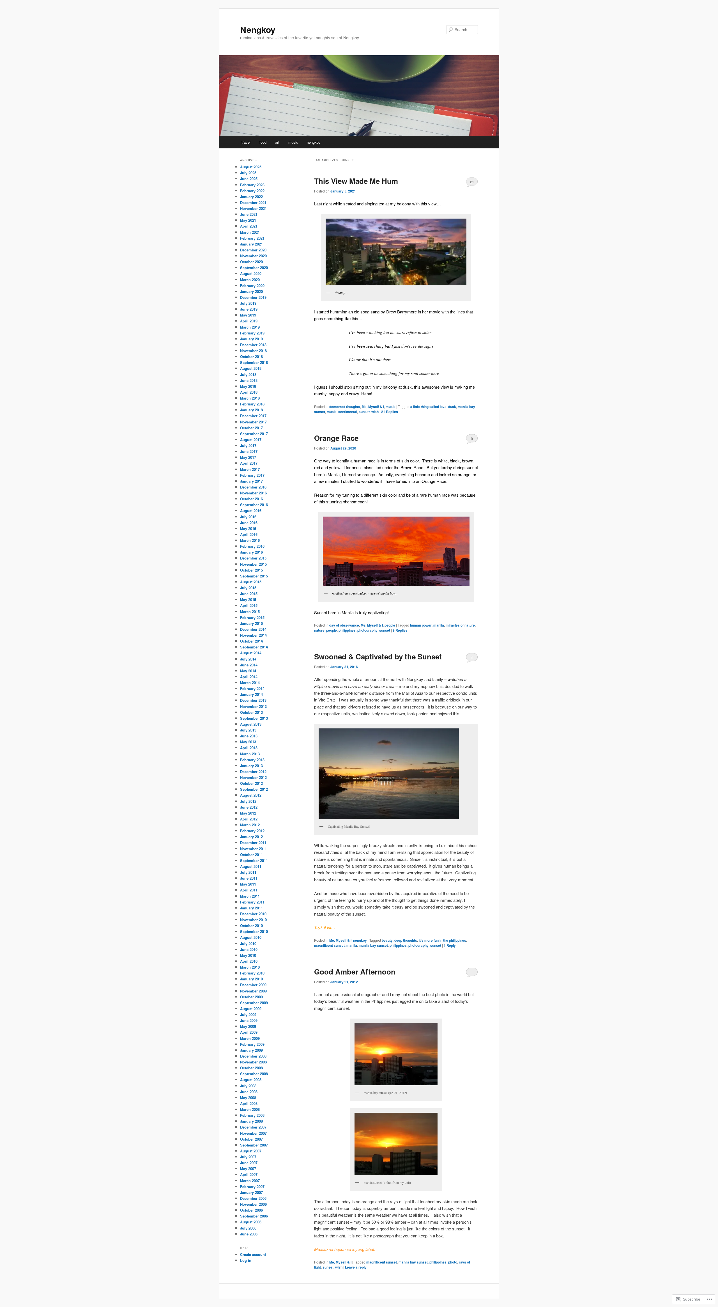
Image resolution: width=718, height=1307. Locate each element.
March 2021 (250, 232)
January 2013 (251, 765)
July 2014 (248, 659)
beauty (387, 940)
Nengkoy (257, 29)
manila (438, 625)
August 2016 (250, 510)
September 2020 (254, 267)
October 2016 (251, 498)
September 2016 (254, 504)
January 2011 (251, 908)
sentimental (347, 411)
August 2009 (250, 1008)
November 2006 (253, 1204)
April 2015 (248, 605)
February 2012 (252, 830)
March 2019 (250, 327)
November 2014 (253, 635)
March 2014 (250, 682)
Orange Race (336, 438)
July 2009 (248, 1014)
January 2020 (251, 291)
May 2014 (248, 670)
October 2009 (251, 996)
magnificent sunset (329, 945)
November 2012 (253, 777)
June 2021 (248, 214)
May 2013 (248, 741)
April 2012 (248, 819)
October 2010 (251, 925)
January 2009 (251, 1050)
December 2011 (253, 842)
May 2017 (248, 457)
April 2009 (248, 1032)
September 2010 (254, 931)
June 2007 (248, 1162)
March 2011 (250, 896)
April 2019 (248, 321)
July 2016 (248, 516)
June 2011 (248, 878)
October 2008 (251, 1067)
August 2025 (250, 166)
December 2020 (253, 250)
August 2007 (250, 1151)
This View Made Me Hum (356, 181)
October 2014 (251, 641)
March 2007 (250, 1180)
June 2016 (248, 522)
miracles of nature (460, 625)
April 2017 (248, 463)
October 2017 (251, 427)
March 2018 (250, 398)
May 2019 (248, 315)
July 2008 (248, 1085)
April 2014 (248, 676)
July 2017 (248, 445)
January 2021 (251, 244)
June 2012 (248, 807)
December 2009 (253, 984)
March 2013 (250, 753)
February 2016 (252, 546)
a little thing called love (428, 406)
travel (245, 142)
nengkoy (314, 142)
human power (421, 625)
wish (375, 411)
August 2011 (250, 866)
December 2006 (253, 1198)
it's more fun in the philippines (442, 940)
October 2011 (251, 854)
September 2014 (254, 647)
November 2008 (253, 1062)
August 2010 (250, 937)
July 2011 (248, 872)
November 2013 (253, 706)
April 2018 (248, 392)
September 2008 (254, 1073)
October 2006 (251, 1210)
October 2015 (251, 570)
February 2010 (252, 973)
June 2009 (248, 1020)
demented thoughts (344, 406)
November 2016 (253, 493)
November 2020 (253, 255)
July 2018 (248, 374)
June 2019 (248, 309)
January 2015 (251, 623)
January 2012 (251, 836)
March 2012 (250, 824)
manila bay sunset (373, 945)
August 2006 (250, 1222)
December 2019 (253, 297)
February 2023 (252, 184)
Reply (450, 945)
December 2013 (253, 700)
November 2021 (253, 208)
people (390, 625)
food (262, 142)
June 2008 (248, 1091)
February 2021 (252, 238)
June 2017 (248, 451)
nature (319, 630)
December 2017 (253, 415)
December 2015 (253, 558)
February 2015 (252, 617)
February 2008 (252, 1115)
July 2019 (248, 303)
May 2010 (248, 955)
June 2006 (248, 1234)
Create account (253, 1254)
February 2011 (252, 902)
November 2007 (253, 1133)
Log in (245, 1260)
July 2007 (248, 1156)
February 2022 (252, 190)
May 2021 (248, 220)
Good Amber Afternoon (354, 971)
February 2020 (252, 285)
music (293, 142)
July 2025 (248, 172)
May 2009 (248, 1026)
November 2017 (253, 422)
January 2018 (251, 409)
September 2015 (254, 576)
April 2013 (248, 747)
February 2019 (252, 333)
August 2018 (250, 368)
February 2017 (252, 475)
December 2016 (253, 487)
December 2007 (253, 1127)
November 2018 (253, 350)
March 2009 (250, 1038)
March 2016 (250, 540)
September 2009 (254, 1002)
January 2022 (251, 196)
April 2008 (248, 1103)
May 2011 (248, 884)
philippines (347, 630)
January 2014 (251, 694)
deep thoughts (405, 940)
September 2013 (254, 718)
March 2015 (250, 611)
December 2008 (253, 1056)
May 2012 (248, 813)
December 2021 (253, 202)
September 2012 (254, 789)
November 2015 (253, 564)
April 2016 (248, 534)
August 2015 (250, 581)
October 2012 (251, 783)
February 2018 (252, 404)
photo (452, 1262)
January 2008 (251, 1121)
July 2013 (248, 730)
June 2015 (248, 593)
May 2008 (248, 1097)
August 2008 (250, 1079)
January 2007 (251, 1192)
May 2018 (248, 386)
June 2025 (248, 178)
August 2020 (250, 273)
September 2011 (254, 860)
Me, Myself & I (373, 406)
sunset (364, 411)
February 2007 (252, 1186)
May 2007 (248, 1168)
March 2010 (250, 967)
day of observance (344, 625)
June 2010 (248, 949)
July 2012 (248, 801)
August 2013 (250, 724)
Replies (389, 411)
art (277, 142)
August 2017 (250, 439)
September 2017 (254, 433)
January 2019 (251, 338)
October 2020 (251, 261)
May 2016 (248, 528)
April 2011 (248, 890)
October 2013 (251, 712)
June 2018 (248, 380)
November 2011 (253, 848)
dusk (452, 406)
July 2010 (248, 943)
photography (367, 630)
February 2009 (252, 1044)
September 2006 (254, 1216)
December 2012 (253, 771)
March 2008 (250, 1109)
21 (472, 181)
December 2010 (253, 913)
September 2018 (254, 362)
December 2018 (253, 344)
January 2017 (251, 481)
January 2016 (251, 552)
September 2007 (254, 1145)
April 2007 (248, 1174)
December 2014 (253, 629)
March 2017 (250, 469)
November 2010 (253, 919)
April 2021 (248, 226)
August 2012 (250, 795)
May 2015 (248, 599)
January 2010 (251, 979)
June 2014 (248, 665)
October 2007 (251, 1139)
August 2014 (250, 652)
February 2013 (252, 759)
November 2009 (253, 991)
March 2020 (250, 279)
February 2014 (252, 688)
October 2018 (251, 356)
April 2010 (248, 961)
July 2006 (248, 1228)
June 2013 (248, 736)
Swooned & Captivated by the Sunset (378, 656)
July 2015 (248, 587)
